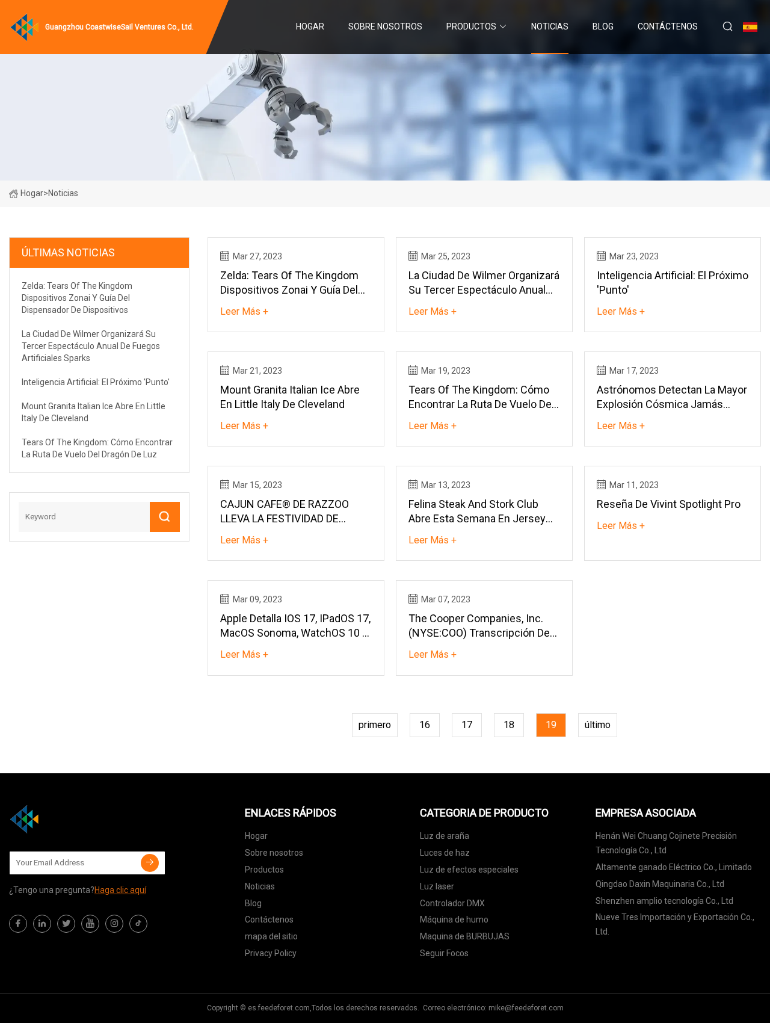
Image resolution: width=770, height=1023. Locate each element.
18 (509, 725)
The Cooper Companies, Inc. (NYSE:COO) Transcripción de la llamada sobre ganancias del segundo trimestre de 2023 (483, 626)
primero (375, 725)
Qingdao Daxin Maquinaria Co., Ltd (660, 884)
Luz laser (437, 886)
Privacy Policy (271, 953)
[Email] (150, 863)
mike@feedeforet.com (526, 1008)
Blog (603, 26)
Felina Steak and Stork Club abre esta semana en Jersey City (477, 512)
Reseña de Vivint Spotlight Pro (669, 504)
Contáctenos (668, 26)
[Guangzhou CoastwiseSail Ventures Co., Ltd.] (69, 819)
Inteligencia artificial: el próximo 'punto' (672, 282)
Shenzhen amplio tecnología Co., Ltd (664, 901)
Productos (471, 26)
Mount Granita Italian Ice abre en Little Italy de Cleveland (290, 396)
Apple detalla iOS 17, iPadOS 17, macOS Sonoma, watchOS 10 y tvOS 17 (295, 626)
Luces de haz (445, 853)
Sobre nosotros (385, 26)
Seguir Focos (444, 953)
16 (424, 725)
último (598, 725)
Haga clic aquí (120, 890)
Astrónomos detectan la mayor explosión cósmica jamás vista (672, 397)
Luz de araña (444, 836)
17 (466, 725)
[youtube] (90, 924)
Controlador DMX (452, 903)
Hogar (310, 26)
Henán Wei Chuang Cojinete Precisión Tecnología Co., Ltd (666, 843)
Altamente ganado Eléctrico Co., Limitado (674, 867)
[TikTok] (138, 924)
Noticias (549, 26)
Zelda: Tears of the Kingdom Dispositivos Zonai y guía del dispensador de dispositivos (289, 283)
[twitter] (66, 924)
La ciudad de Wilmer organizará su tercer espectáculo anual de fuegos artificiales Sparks (483, 283)
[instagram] (114, 924)
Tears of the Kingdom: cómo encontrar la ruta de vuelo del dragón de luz (481, 397)
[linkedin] (42, 924)
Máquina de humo (454, 919)
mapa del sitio (271, 936)
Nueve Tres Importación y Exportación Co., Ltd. (675, 924)
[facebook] (18, 924)
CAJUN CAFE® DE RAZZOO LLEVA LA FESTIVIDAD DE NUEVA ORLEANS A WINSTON (291, 512)
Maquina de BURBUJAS (465, 936)
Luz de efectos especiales (469, 869)
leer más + (244, 311)
